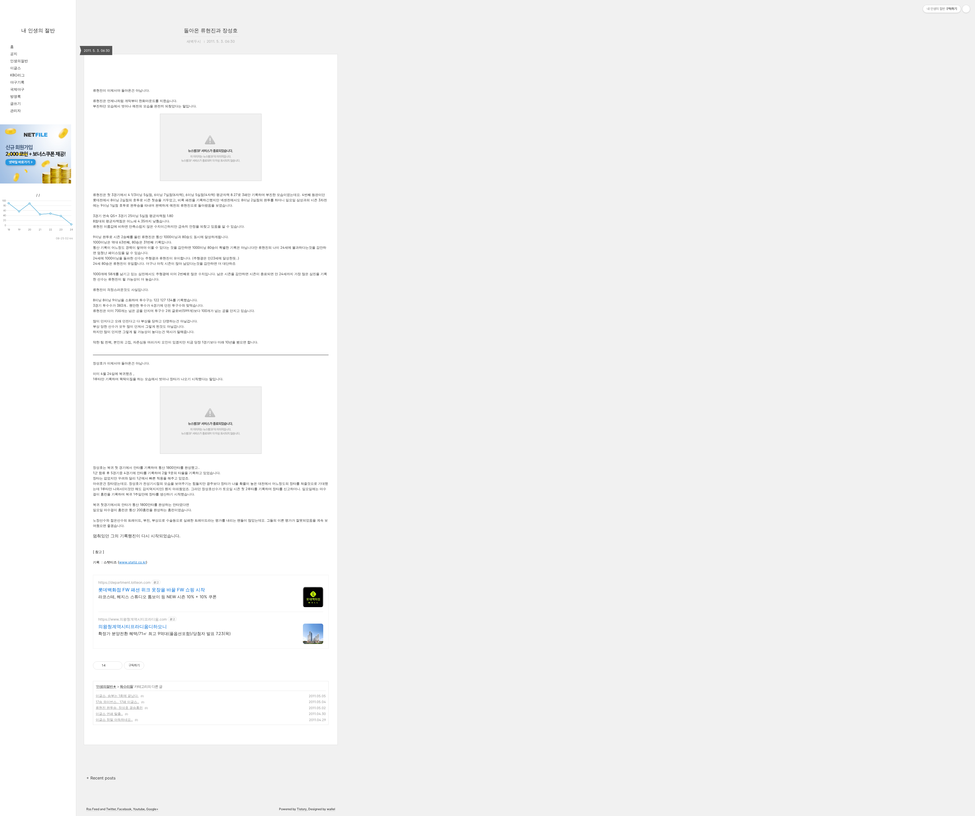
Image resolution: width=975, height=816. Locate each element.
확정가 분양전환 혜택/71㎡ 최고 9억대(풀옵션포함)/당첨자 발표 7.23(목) (164, 633)
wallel (331, 809)
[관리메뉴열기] (966, 9)
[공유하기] (110, 665)
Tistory (302, 809)
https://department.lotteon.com (124, 582)
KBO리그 (17, 75)
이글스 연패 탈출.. (109, 714)
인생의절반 (19, 61)
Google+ (152, 809)
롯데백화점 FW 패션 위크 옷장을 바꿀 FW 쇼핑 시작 (151, 589)
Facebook (124, 809)
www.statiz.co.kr (132, 562)
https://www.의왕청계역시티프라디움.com (132, 619)
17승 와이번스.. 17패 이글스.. (117, 702)
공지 (13, 54)
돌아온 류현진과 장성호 (211, 30)
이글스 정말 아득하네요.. (114, 720)
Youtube (139, 809)
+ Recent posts (101, 777)
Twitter (111, 809)
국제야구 (17, 89)
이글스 (15, 68)
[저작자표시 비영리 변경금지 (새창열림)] (151, 665)
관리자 (15, 110)
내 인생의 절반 (38, 30)
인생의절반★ (106, 686)
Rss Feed (92, 809)
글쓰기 (15, 103)
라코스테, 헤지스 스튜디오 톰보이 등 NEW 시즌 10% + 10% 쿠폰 (157, 596)
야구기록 (17, 82)
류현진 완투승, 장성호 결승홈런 (119, 708)
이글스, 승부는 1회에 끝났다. (117, 696)
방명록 (15, 96)
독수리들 (126, 686)
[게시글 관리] (116, 665)
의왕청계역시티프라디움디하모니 (132, 626)
